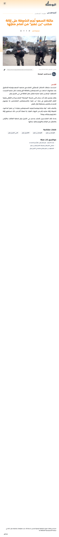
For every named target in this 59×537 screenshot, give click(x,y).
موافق (6, 534)
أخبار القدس (37, 13)
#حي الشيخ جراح (13, 133)
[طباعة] (21, 30)
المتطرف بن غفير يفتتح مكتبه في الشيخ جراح (42, 148)
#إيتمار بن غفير (37, 133)
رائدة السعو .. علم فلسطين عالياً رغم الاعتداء (41, 142)
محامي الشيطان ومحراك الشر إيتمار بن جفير (42, 145)
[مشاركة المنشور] (29, 30)
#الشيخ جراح (25, 133)
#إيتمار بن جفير (50, 133)
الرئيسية (44, 13)
